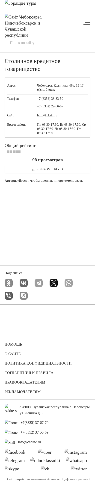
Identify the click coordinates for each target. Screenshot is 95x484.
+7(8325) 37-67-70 (34, 423)
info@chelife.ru (29, 442)
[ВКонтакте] (24, 283)
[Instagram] (77, 453)
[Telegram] (39, 283)
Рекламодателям (23, 392)
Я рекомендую (49, 169)
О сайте (13, 354)
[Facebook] (17, 453)
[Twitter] (80, 470)
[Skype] (24, 296)
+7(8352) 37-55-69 (34, 432)
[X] (54, 283)
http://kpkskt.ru (47, 115)
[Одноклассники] (9, 283)
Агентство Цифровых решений (68, 479)
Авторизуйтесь (16, 180)
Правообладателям (25, 382)
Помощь (13, 344)
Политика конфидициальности (38, 363)
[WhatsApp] (69, 283)
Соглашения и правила (29, 373)
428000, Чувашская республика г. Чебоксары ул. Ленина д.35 (55, 410)
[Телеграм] (16, 461)
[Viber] (9, 296)
